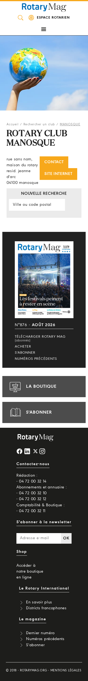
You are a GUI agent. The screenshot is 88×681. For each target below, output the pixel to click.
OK (66, 538)
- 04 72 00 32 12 (31, 499)
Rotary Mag (44, 7)
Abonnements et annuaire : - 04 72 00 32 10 (41, 490)
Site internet (58, 174)
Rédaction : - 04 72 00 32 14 (31, 478)
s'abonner (39, 412)
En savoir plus (39, 602)
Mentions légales (65, 670)
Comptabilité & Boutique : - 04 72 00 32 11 (40, 508)
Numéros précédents (36, 359)
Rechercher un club (39, 124)
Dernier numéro (40, 633)
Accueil (13, 124)
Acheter (23, 346)
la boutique (41, 386)
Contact (54, 162)
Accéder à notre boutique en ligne (29, 571)
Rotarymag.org (33, 670)
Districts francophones (46, 608)
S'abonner (25, 353)
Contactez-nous (33, 464)
